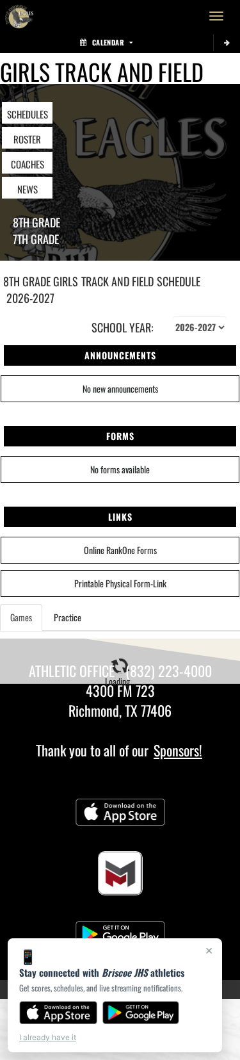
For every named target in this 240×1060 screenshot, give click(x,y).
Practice (67, 617)
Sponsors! (178, 750)
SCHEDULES (27, 114)
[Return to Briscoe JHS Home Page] (19, 16)
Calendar (108, 42)
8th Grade (36, 222)
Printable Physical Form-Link (120, 583)
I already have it (47, 1037)
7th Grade (36, 239)
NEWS (27, 189)
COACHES (27, 164)
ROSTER (27, 139)
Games (21, 617)
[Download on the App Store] (58, 1012)
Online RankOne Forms (120, 550)
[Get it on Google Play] (141, 1012)
